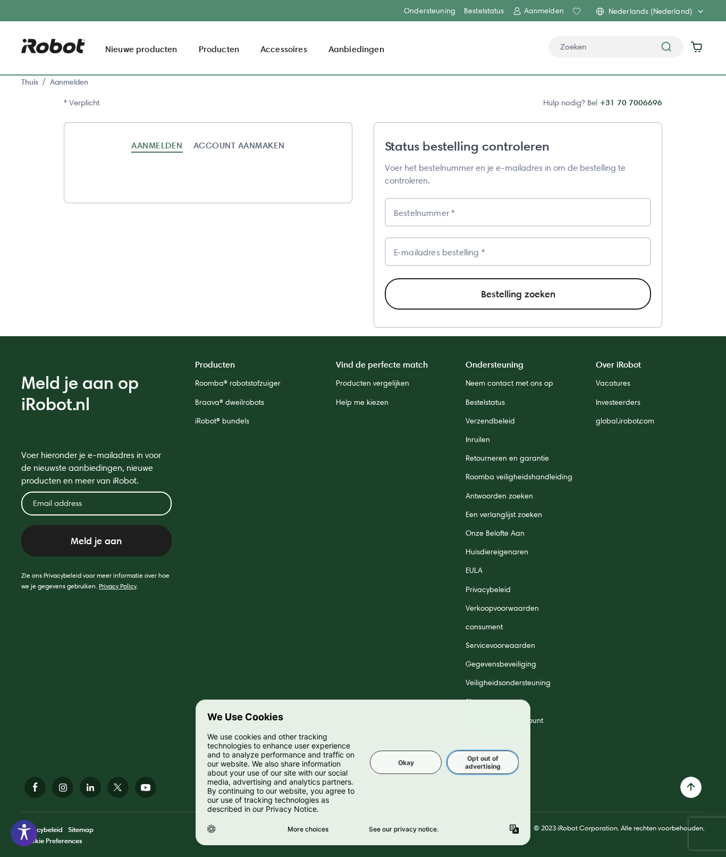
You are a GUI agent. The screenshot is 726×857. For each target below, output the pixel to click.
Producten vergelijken (372, 383)
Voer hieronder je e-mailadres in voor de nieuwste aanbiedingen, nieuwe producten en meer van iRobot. (91, 468)
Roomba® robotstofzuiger (238, 383)
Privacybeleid (488, 589)
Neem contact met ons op (509, 383)
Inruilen (478, 439)
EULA (474, 570)
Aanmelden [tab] (156, 145)
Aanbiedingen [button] (356, 49)
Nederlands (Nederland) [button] (650, 11)
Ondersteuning (429, 10)
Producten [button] (219, 49)
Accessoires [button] (283, 49)
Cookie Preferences (51, 840)
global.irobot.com (625, 421)
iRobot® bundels (222, 421)
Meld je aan (96, 541)
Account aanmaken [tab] (239, 145)
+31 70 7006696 (631, 102)
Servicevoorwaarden (500, 645)
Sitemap (81, 829)
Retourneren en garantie (507, 458)
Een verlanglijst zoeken (504, 514)
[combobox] (615, 46)
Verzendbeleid (490, 421)
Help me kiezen (362, 402)
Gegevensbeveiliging (501, 664)
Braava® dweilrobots (229, 402)
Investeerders (618, 402)
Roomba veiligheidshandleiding (519, 476)
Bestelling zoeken (518, 294)
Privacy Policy (118, 586)
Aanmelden (69, 82)
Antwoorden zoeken (499, 496)
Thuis (29, 82)
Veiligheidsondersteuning (508, 682)
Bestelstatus (484, 10)
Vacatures (613, 383)
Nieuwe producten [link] (141, 49)
